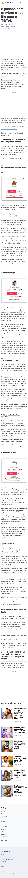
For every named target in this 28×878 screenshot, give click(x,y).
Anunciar (3, 864)
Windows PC (4, 834)
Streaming (3, 829)
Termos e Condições (6, 856)
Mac (2, 824)
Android (3, 811)
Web (2, 831)
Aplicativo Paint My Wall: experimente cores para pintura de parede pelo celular (20, 714)
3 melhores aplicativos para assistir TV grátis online (20, 759)
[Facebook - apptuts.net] (2, 840)
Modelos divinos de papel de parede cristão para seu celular (20, 729)
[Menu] (24, 2)
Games (3, 813)
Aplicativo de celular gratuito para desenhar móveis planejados (20, 744)
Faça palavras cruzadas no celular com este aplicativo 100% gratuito (20, 774)
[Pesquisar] (21, 2)
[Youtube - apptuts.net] (6, 840)
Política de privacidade (7, 859)
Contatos (3, 861)
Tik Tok (3, 76)
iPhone (3, 821)
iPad (2, 819)
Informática (4, 816)
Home (2, 866)
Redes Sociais (4, 826)
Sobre (2, 854)
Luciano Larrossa (8, 24)
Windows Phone (5, 836)
